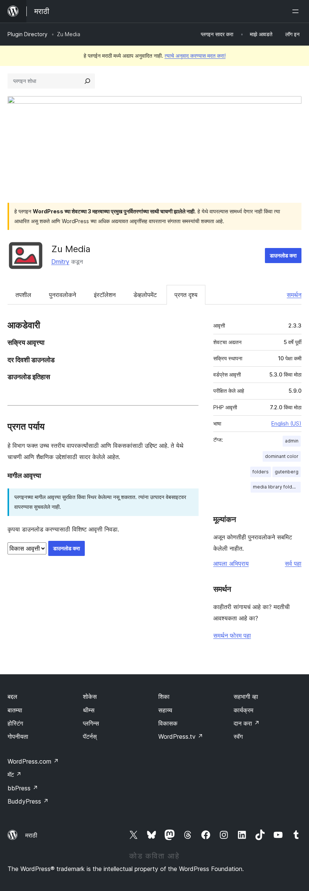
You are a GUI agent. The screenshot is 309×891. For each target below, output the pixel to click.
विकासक (167, 723)
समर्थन (294, 295)
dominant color (281, 456)
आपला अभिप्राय (231, 563)
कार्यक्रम (243, 710)
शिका (164, 696)
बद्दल (12, 696)
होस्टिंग (15, 723)
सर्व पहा (293, 563)
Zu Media (70, 248)
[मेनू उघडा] (297, 11)
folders (260, 472)
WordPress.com (33, 761)
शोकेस (90, 696)
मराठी (31, 835)
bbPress (23, 788)
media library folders (276, 487)
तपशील (23, 295)
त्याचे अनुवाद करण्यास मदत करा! (195, 55)
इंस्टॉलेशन (105, 295)
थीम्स (89, 710)
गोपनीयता (18, 736)
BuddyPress (28, 801)
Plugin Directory (27, 34)
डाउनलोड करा (283, 255)
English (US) (286, 423)
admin (291, 441)
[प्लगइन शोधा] (87, 81)
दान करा (247, 723)
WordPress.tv (180, 736)
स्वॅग (238, 736)
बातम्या (15, 710)
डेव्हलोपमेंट (145, 295)
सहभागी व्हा (246, 696)
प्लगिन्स (91, 723)
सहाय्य (165, 710)
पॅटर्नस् (90, 736)
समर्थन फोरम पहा (232, 635)
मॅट (14, 774)
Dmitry (60, 261)
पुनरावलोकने (62, 295)
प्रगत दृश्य (185, 295)
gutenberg (286, 472)
